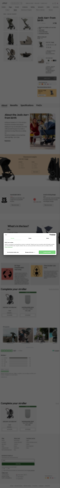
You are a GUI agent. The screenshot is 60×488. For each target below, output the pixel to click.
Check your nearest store (50, 53)
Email (4, 460)
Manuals (27, 444)
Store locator (37, 3)
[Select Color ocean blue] (48, 45)
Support (27, 440)
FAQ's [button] (39, 105)
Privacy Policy (35, 485)
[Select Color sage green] (47, 45)
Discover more (15, 205)
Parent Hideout (16, 440)
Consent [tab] (12, 238)
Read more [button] (7, 140)
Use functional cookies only (13, 252)
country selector (21, 474)
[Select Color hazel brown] (48, 48)
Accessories (4, 442)
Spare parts (4, 444)
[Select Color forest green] (52, 45)
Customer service (44, 3)
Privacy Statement (8, 247)
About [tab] (47, 238)
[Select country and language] (57, 3)
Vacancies (16, 444)
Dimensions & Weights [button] (26, 10)
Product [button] (7, 10)
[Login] (52, 3)
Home (5, 14)
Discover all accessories (54, 289)
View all (57, 403)
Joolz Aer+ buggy (50, 42)
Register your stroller (29, 3)
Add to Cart (47, 78)
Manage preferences (29, 252)
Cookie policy (41, 485)
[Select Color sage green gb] (50, 61)
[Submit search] (21, 3)
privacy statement (31, 470)
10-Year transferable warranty (31, 442)
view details (9, 315)
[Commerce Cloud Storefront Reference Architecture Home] (4, 3)
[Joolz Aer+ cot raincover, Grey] (9, 299)
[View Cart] (55, 3)
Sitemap (11, 485)
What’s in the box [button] (40, 10)
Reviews (15, 446)
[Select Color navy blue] (50, 45)
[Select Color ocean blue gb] (48, 63)
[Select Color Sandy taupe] (54, 45)
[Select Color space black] (55, 45)
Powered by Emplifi (30, 347)
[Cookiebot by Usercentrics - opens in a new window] (50, 235)
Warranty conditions (27, 485)
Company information (18, 442)
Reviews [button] (51, 10)
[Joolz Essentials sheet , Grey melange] (27, 299)
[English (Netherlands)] (16, 474)
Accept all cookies (47, 252)
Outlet (3, 446)
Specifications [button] (27, 105)
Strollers (3, 440)
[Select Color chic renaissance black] (50, 48)
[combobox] (15, 3)
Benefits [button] (14, 105)
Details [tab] (30, 238)
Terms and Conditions (18, 485)
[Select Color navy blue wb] (47, 61)
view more (35, 171)
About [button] (15, 10)
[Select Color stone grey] (47, 48)
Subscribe (18, 463)
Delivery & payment (29, 446)
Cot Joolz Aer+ (49, 58)
